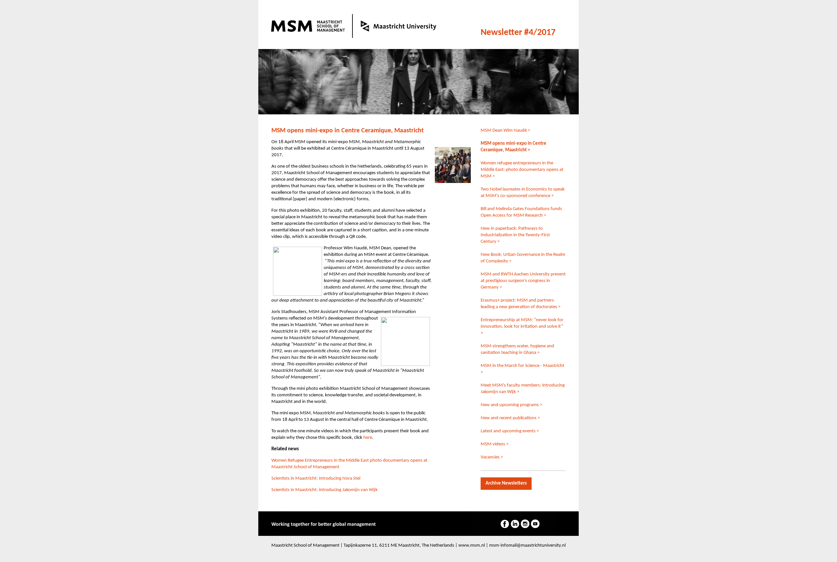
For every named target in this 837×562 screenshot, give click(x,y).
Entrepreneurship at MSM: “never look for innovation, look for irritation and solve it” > (522, 327)
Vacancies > (492, 457)
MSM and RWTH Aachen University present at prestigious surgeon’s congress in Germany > (523, 281)
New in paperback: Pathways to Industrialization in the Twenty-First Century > (515, 235)
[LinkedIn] (515, 524)
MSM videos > (494, 444)
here (367, 437)
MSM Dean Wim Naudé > (505, 130)
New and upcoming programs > (511, 405)
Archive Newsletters (506, 483)
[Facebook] (505, 524)
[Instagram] (525, 524)
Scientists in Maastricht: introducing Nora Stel (315, 478)
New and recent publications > (510, 418)
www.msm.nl (471, 545)
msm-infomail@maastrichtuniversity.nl (527, 545)
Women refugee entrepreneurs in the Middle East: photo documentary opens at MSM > (522, 170)
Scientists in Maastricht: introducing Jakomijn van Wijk (324, 490)
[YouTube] (535, 524)
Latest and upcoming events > (510, 431)
